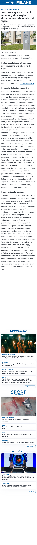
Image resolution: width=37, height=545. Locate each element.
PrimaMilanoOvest (27, 83)
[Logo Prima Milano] (18, 2)
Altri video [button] (31, 491)
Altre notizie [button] (30, 387)
